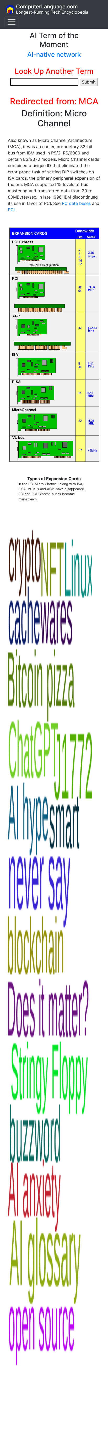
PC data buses (76, 203)
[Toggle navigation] (11, 22)
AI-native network (54, 54)
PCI (11, 209)
